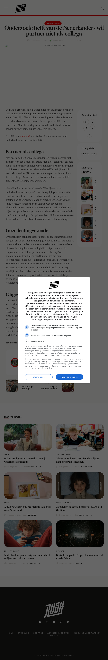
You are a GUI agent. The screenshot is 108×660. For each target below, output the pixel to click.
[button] (54, 341)
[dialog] (54, 330)
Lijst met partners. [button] (64, 355)
